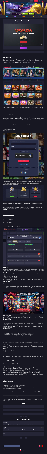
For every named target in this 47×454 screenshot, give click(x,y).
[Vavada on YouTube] (42, 446)
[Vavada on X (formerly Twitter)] (41, 446)
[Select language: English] (43, 1)
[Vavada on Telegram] (39, 1)
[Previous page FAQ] (21, 416)
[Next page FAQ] (26, 416)
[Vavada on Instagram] (39, 446)
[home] (6, 1)
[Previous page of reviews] (21, 438)
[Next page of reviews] (26, 438)
